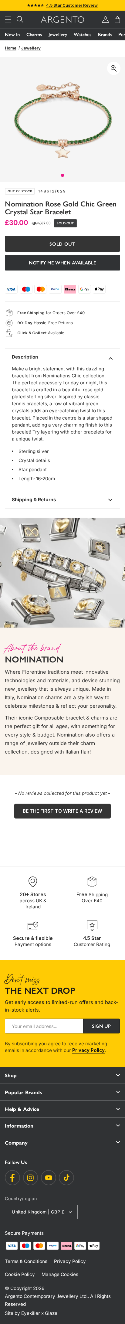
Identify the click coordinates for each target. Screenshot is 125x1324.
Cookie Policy (20, 1274)
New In (12, 34)
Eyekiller (30, 1313)
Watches (82, 34)
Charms (34, 34)
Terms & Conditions (26, 1261)
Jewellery (58, 34)
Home (10, 48)
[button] (8, 20)
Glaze (51, 1313)
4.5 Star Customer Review (72, 5)
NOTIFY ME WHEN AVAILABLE (62, 263)
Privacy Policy (88, 1050)
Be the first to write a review (62, 811)
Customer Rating (92, 941)
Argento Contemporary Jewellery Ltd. (46, 1296)
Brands (105, 34)
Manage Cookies (60, 1274)
